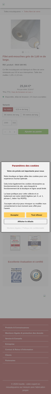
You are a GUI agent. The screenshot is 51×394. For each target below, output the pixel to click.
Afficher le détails (25, 221)
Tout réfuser (36, 215)
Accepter (14, 215)
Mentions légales (14, 228)
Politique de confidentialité (33, 228)
